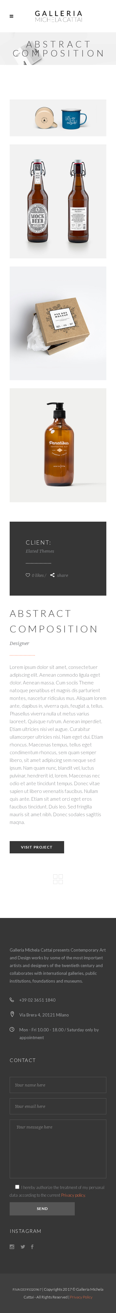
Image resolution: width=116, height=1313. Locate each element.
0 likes (37, 575)
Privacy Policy (81, 1297)
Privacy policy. (73, 1195)
